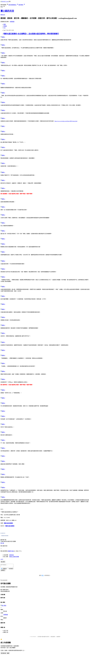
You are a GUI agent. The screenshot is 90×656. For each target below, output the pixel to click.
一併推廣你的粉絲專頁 (4, 535)
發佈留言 (3, 570)
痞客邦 (9, 551)
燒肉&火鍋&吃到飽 (14, 556)
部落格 (5, 26)
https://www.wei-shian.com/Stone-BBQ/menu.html (66, 121)
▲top (2, 559)
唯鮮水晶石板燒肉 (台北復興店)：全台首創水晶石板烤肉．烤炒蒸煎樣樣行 (31, 34)
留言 (13, 551)
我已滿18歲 (3, 653)
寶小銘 (2, 543)
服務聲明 (58, 636)
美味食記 (11, 555)
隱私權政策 (53, 636)
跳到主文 (3, 14)
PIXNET (34, 636)
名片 (4, 27)
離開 (8, 653)
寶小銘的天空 (7, 11)
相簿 (4, 24)
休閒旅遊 (12, 21)
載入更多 (3, 561)
